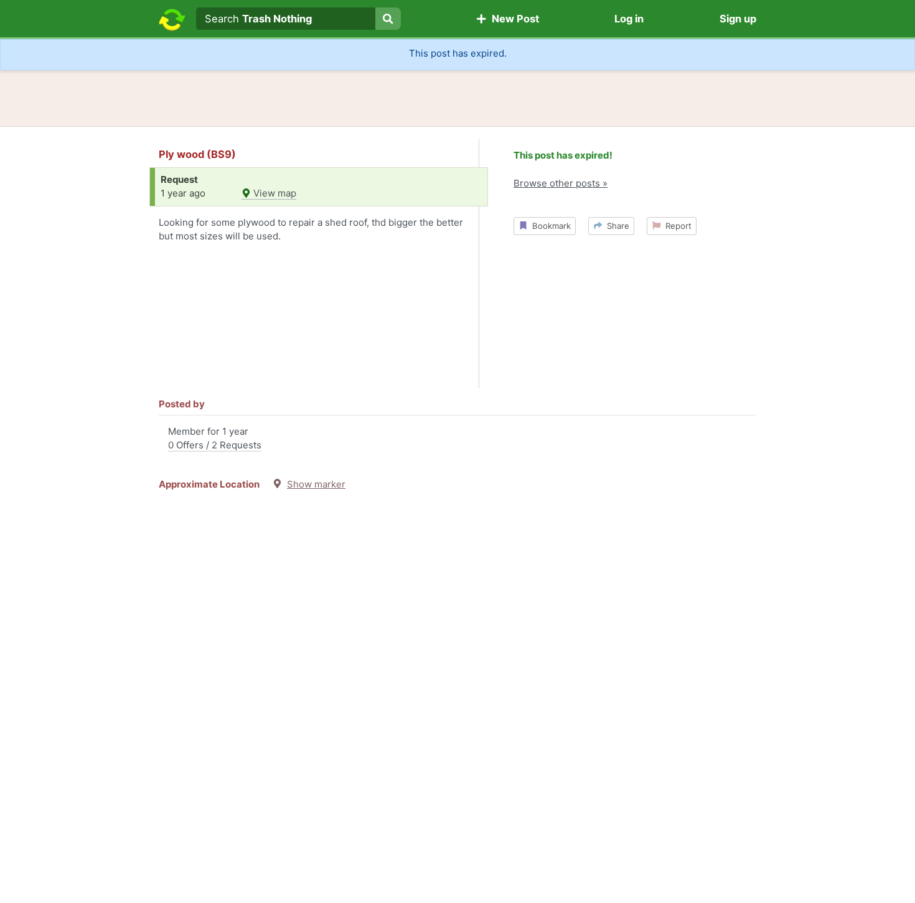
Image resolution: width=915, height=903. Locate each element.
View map (273, 193)
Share (615, 226)
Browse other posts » (561, 183)
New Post (513, 18)
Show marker (316, 484)
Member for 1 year (214, 438)
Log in (629, 18)
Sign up (738, 18)
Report (676, 226)
